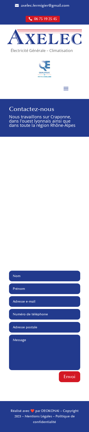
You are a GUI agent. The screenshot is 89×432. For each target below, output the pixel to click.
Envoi (69, 377)
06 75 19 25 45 (45, 19)
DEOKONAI (50, 410)
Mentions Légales (38, 416)
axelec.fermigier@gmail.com (44, 5)
